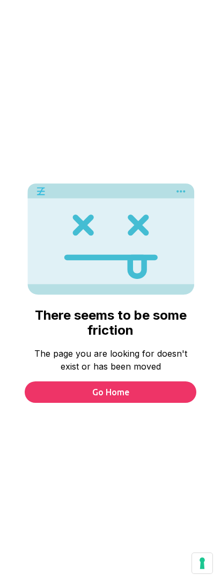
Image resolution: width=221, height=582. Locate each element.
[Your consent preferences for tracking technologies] (202, 563)
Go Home (110, 392)
